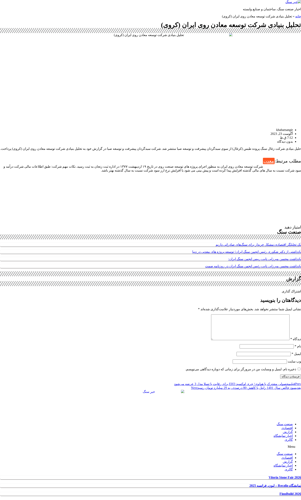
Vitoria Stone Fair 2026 (285, 477)
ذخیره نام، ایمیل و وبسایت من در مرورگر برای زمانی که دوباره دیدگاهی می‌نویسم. (240, 369)
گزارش (288, 432)
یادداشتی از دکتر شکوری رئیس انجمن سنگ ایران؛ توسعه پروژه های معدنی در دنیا (246, 251)
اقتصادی (287, 428)
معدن (269, 161)
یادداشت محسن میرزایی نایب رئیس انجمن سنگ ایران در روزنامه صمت (253, 266)
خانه (298, 16)
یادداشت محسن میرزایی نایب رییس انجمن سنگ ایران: (264, 259)
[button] (150, 447)
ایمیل (296, 354)
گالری (289, 439)
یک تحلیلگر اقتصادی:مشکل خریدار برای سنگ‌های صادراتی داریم (258, 244)
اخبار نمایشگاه (283, 436)
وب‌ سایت (294, 361)
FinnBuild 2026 (290, 493)
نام (298, 346)
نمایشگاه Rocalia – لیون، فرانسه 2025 (275, 485)
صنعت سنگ (285, 424)
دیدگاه (295, 339)
